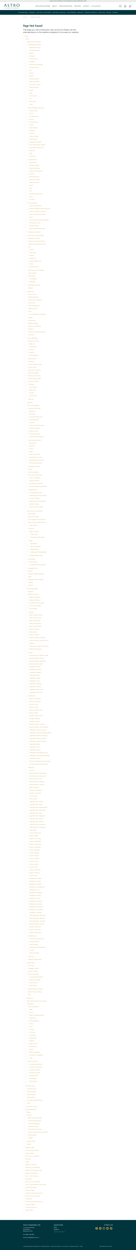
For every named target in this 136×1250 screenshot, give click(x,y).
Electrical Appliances (34, 1120)
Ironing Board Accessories (37, 564)
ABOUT (54, 6)
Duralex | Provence (35, 793)
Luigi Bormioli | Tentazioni (37, 824)
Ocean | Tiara (33, 867)
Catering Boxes (34, 1021)
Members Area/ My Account (34, 1193)
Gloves (30, 469)
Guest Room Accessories (59, 12)
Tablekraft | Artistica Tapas (37, 741)
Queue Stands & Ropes (35, 989)
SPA (30, 188)
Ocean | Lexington (35, 847)
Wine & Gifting (32, 1061)
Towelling (31, 384)
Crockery (31, 612)
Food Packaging (33, 1006)
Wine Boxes (33, 1081)
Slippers (30, 288)
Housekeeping (34, 419)
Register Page (30, 1147)
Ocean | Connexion (35, 838)
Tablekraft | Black (34, 744)
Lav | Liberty (33, 799)
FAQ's (28, 1103)
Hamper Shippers (34, 1070)
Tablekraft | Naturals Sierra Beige (39, 755)
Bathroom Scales (33, 516)
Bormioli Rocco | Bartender (37, 773)
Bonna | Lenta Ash (35, 701)
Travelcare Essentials (35, 194)
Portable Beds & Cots (36, 555)
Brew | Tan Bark (34, 629)
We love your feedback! (33, 1167)
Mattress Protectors (34, 370)
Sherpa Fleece (33, 355)
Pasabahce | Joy (34, 890)
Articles (29, 1115)
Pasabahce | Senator (35, 904)
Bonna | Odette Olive (36, 710)
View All (31, 770)
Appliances (80, 12)
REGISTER (77, 6)
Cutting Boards (34, 941)
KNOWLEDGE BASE (65, 6)
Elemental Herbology (36, 64)
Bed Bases (34, 543)
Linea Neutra (33, 139)
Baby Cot (32, 344)
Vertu (31, 196)
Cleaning (108, 12)
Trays (31, 1058)
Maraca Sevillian (34, 79)
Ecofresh (32, 61)
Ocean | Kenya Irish (35, 844)
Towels (31, 393)
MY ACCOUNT (96, 6)
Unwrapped (33, 279)
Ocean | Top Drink (35, 870)
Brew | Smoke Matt (35, 626)
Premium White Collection (37, 211)
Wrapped (32, 281)
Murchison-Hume (35, 84)
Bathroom (32, 411)
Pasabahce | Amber (35, 878)
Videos (29, 1144)
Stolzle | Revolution (35, 932)
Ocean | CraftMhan (35, 841)
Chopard (32, 56)
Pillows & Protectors (34, 376)
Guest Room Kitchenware (37, 947)
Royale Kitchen (34, 267)
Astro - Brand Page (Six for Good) (36, 1184)
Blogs (28, 1112)
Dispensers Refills (34, 980)
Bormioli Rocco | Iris (35, 779)
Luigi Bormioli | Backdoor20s (38, 807)
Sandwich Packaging (36, 1055)
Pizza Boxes (33, 1046)
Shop (27, 39)
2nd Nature (33, 162)
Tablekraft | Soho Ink (35, 692)
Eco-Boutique (33, 116)
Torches (30, 585)
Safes (29, 576)
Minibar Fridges (33, 323)
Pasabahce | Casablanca (36, 887)
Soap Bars (29, 1179)
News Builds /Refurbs (32, 1150)
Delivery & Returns (31, 1164)
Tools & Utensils (34, 953)
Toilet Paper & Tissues (35, 1129)
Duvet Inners (32, 367)
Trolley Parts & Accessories (37, 501)
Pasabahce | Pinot (35, 898)
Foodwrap (32, 1035)
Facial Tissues (32, 273)
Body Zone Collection (36, 171)
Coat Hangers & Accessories (36, 519)
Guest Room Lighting (35, 300)
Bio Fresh (32, 414)
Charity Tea (32, 252)
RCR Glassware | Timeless (37, 921)
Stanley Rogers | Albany (36, 658)
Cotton (31, 349)
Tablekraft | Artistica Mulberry (38, 735)
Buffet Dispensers (35, 597)
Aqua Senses (33, 110)
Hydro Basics (33, 128)
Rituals (31, 73)
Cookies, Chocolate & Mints (36, 241)
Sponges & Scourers (35, 457)
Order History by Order (33, 1196)
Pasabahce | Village (35, 912)
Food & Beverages (33, 1123)
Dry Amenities (32, 203)
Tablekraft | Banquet (35, 649)
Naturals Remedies (35, 142)
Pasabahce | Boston (35, 884)
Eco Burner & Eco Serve (36, 603)
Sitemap (28, 1159)
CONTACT (86, 6)
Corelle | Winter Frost (36, 715)
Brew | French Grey (35, 618)
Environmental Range (36, 436)
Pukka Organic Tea (35, 261)
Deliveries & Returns (74, 1246)
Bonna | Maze (33, 707)
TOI (30, 98)
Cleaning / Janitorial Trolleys (38, 495)
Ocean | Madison (34, 850)
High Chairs (34, 534)
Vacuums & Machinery (35, 475)
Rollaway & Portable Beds (39, 552)
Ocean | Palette (34, 853)
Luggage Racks (33, 568)
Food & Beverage (23, 12)
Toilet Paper (31, 276)
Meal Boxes (33, 1038)
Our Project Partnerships (34, 1100)
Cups (31, 1026)
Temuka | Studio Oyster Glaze (38, 764)
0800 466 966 (29, 1234)
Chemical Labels (34, 428)
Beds (31, 540)
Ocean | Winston (34, 872)
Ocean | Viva (33, 875)
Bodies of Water (34, 50)
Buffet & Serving (33, 594)
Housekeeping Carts (35, 492)
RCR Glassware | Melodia (37, 918)
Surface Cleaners (34, 434)
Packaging (32, 12)
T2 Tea (31, 264)
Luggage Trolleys (33, 968)
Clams (31, 1024)
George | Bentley (34, 718)
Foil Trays (32, 1032)
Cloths (31, 448)
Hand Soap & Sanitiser (36, 977)
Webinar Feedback (32, 1173)
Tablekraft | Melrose (35, 684)
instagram (103, 1228)
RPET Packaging (34, 1052)
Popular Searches (59, 1231)
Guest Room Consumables (43, 12)
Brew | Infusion (34, 787)
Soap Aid (32, 150)
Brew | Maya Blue (34, 620)
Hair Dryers (31, 303)
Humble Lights (30, 1204)
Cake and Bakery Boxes (36, 1015)
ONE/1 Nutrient (34, 87)
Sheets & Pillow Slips (34, 378)
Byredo (31, 53)
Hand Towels (33, 982)
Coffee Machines (33, 297)
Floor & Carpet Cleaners (36, 425)
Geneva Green (33, 122)
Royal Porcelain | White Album (38, 640)
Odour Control (33, 431)
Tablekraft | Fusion (35, 750)
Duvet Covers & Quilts (35, 364)
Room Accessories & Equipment (38, 1132)
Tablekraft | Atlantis (35, 669)
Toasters (30, 329)
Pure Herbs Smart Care (36, 147)
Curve (31, 113)
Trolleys (30, 1138)
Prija (30, 93)
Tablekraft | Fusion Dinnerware (39, 646)
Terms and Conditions (32, 1156)
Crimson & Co (33, 59)
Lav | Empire (33, 796)
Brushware (32, 443)
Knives (31, 950)
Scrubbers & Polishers (36, 483)
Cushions (31, 361)
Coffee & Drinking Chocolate (37, 244)
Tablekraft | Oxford (35, 686)
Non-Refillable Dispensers (36, 108)
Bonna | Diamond (34, 698)
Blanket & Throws (33, 341)
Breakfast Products (34, 238)
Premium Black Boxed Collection (39, 208)
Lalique (31, 76)
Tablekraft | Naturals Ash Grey (38, 752)
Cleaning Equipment (34, 440)
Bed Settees (34, 549)
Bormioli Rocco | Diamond (37, 776)
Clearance (115, 12)
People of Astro (31, 1091)
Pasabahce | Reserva (35, 901)
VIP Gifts (32, 199)
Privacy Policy (30, 1153)
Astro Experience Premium (34, 1201)
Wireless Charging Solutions (37, 332)
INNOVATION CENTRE (42, 6)
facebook (96, 1228)
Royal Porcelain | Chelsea (37, 637)
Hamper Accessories (35, 1064)
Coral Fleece (33, 346)
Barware (30, 591)
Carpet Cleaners (34, 480)
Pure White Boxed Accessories (39, 220)
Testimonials (31, 1097)
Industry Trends (33, 1126)
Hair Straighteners (34, 305)
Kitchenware (32, 936)
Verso (31, 104)
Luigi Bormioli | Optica (36, 818)
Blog (55, 1227)
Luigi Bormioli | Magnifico (37, 816)
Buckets (32, 446)
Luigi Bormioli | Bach (35, 804)
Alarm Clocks (32, 294)
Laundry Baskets (33, 472)
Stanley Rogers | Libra (36, 664)
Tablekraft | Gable (34, 678)
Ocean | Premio (34, 635)
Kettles (30, 317)
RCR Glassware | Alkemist (37, 915)
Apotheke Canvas (34, 47)
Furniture (31, 528)
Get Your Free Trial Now (33, 1181)
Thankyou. (32, 156)
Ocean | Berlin (33, 836)
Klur (30, 70)
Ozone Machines (34, 454)
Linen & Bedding (71, 12)
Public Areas (101, 12)
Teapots (31, 643)
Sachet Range (33, 225)
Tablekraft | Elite (34, 675)
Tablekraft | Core (34, 747)
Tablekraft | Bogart (35, 672)
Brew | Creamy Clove (35, 615)
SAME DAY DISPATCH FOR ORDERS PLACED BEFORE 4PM (68, 1)
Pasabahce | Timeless (36, 909)
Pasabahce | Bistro (35, 881)
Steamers (31, 334)
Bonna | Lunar (33, 704)
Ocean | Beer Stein (35, 833)
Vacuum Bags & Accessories (38, 486)
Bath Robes (31, 514)
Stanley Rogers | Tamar (36, 924)
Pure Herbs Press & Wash (37, 145)
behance (111, 1228)
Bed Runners (32, 358)
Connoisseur (33, 632)
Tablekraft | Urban (35, 758)
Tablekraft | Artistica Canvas (38, 730)
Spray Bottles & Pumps (36, 460)
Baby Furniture (34, 531)
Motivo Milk (29, 1210)
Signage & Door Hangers (36, 579)
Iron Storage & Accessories (37, 314)
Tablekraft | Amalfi (35, 666)
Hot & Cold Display (35, 606)
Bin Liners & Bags (33, 405)
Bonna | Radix (33, 713)
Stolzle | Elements (35, 927)
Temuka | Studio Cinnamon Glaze (39, 761)
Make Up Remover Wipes (37, 214)
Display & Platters (34, 600)
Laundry (32, 422)
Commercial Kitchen (35, 417)
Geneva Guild (33, 67)
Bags (31, 1009)
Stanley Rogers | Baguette (37, 661)
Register (56, 1229)
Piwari (31, 90)
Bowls (31, 1012)
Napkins (32, 1041)
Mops (31, 451)
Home (26, 36)
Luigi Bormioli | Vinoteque (37, 827)
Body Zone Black (34, 168)
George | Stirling (34, 721)
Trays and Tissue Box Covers (37, 522)
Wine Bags (32, 1078)
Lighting (30, 956)
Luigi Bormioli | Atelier (36, 801)
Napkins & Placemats (34, 959)
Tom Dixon (32, 101)
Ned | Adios (33, 830)
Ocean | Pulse (33, 861)
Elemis (31, 119)
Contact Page (30, 1190)
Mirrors (30, 571)
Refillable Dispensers (34, 44)
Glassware (31, 767)
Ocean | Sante (33, 864)
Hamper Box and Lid (35, 1067)
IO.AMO (31, 133)
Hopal (31, 125)
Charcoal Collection (35, 206)
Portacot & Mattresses (37, 537)
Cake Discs (32, 1018)
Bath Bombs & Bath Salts (37, 228)
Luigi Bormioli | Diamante (37, 810)
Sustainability (31, 1094)
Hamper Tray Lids (34, 1072)
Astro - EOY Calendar (32, 1176)
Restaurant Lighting (34, 326)
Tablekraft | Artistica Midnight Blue (40, 733)
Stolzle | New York (35, 929)
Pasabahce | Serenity (35, 907)
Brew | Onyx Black (35, 623)
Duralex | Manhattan (35, 790)
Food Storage (33, 944)
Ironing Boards (32, 562)
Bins (29, 994)
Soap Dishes (33, 525)
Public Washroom (33, 974)
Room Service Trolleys (36, 507)
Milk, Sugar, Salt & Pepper (36, 270)
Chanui (31, 249)
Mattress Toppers (33, 373)
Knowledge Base (31, 1109)
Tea (29, 247)
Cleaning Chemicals (34, 408)
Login (27, 1162)
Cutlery (30, 652)
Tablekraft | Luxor (34, 681)
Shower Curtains (33, 381)
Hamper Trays (33, 1075)
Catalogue (29, 1199)
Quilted (31, 352)
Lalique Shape (33, 136)
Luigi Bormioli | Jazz (35, 813)
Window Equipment (35, 463)
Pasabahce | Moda (35, 895)
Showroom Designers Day (34, 1170)
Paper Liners (33, 1043)
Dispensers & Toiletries (91, 12)
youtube (107, 1228)
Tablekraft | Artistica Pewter (38, 738)
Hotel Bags (31, 559)
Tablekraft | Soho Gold (36, 689)
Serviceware (33, 608)
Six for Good (33, 96)
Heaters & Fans (33, 308)
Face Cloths (33, 387)
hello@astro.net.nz (33, 1237)
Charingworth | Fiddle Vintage (38, 655)
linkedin (100, 1228)
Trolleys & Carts (33, 490)
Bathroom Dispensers (35, 1118)
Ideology (32, 130)
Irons (29, 311)
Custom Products (31, 1207)
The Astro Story (30, 1086)
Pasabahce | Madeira (35, 892)
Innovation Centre (31, 1106)
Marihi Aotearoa (34, 81)
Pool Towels (33, 395)
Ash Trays (31, 965)
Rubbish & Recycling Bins (36, 574)
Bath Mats (32, 390)
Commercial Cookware (36, 939)
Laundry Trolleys (34, 498)
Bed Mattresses (35, 546)
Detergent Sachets (34, 232)
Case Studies (31, 1141)
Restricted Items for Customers (37, 1001)
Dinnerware (31, 696)
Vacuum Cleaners (34, 478)
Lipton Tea (32, 258)
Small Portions (32, 159)
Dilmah (31, 255)
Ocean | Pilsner (34, 855)
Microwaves (31, 320)
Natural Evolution (34, 179)
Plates (31, 1049)
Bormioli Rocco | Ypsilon (36, 784)
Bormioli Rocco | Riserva (36, 781)
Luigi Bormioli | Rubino (36, 821)
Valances (31, 399)
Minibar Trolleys (34, 504)
